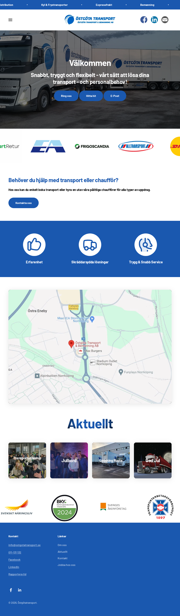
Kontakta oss (23, 202)
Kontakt (63, 558)
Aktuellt (63, 551)
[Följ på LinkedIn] (19, 590)
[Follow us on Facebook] (144, 20)
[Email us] (165, 20)
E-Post (115, 95)
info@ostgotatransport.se (24, 545)
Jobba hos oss (66, 564)
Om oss (62, 545)
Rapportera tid (17, 574)
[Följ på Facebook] (10, 590)
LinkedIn (13, 567)
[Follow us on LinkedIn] (154, 20)
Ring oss (66, 95)
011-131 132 (14, 552)
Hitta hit (91, 95)
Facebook (14, 559)
